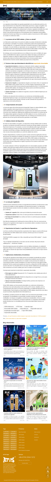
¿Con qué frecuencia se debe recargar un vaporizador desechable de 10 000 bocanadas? (26, 316)
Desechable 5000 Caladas (11, 308)
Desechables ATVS (14, 437)
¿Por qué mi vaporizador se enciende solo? (13, 381)
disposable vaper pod (36, 308)
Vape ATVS (6, 445)
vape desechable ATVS (7, 447)
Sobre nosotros (37, 432)
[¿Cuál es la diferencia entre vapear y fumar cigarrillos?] (14, 336)
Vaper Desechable (7, 449)
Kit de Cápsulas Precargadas (24, 450)
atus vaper (13, 431)
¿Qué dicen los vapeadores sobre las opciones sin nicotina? (36, 348)
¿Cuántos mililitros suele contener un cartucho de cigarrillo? (13, 413)
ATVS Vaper (13, 435)
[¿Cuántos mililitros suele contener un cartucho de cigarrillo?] (14, 401)
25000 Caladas (22, 445)
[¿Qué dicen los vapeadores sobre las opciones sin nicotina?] (37, 336)
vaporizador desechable (41, 63)
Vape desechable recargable (14, 447)
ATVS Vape (19, 306)
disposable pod (24, 308)
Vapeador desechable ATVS (7, 443)
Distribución (36, 437)
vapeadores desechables (14, 443)
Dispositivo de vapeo (7, 439)
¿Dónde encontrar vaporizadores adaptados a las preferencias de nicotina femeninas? (37, 413)
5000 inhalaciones (9, 306)
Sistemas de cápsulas (7, 441)
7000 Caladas (21, 434)
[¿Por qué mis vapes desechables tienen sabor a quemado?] (37, 368)
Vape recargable (13, 449)
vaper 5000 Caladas (27, 310)
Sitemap (36, 480)
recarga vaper (13, 439)
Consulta (36, 439)
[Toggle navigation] (47, 5)
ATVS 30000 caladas (14, 433)
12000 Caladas (22, 437)
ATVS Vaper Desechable (7, 437)
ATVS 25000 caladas (7, 433)
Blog (20, 16)
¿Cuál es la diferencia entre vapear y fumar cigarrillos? (13, 348)
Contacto (36, 434)
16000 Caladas (22, 439)
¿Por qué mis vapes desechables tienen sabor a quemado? (36, 381)
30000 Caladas (22, 447)
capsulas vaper (29, 306)
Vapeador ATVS (13, 441)
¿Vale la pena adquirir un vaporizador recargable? (16, 318)
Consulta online (25, 463)
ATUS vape (6, 431)
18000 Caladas (22, 442)
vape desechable (14, 445)
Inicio (4, 21)
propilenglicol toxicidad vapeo (12, 310)
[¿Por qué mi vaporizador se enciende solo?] (14, 368)
